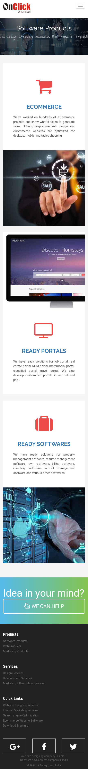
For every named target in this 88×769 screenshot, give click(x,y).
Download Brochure (15, 725)
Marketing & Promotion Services (24, 683)
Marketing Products (15, 651)
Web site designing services (20, 705)
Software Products (15, 641)
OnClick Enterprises (42, 765)
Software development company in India (44, 759)
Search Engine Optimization (21, 715)
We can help (47, 606)
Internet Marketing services (20, 710)
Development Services (17, 678)
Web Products (12, 646)
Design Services (13, 673)
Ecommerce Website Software (23, 720)
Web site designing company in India (42, 756)
